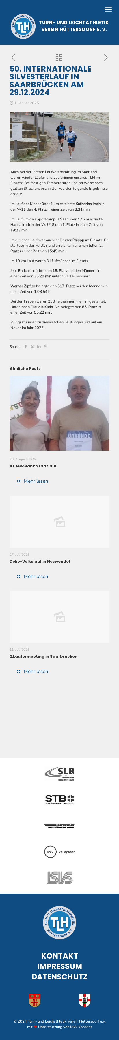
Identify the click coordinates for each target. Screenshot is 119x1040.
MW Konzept (81, 1027)
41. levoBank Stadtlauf (33, 466)
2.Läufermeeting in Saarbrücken (43, 656)
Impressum (59, 966)
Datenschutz (59, 977)
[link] (59, 774)
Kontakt (59, 956)
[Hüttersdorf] (34, 1000)
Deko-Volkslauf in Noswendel (40, 561)
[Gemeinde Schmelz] (84, 1000)
